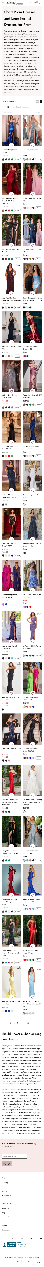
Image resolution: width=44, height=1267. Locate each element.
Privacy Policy (27, 1262)
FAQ (3, 1187)
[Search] (30, 3)
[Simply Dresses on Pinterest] (21, 1238)
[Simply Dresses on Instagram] (12, 1238)
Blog (3, 1213)
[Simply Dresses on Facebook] (2, 1238)
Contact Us (6, 1230)
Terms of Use (16, 1262)
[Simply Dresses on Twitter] (31, 1238)
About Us (5, 1208)
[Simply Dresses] (14, 3)
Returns (4, 1191)
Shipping (5, 1182)
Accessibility (6, 1195)
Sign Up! (6, 1164)
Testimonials (6, 1217)
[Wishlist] (35, 3)
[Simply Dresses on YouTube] (40, 1238)
